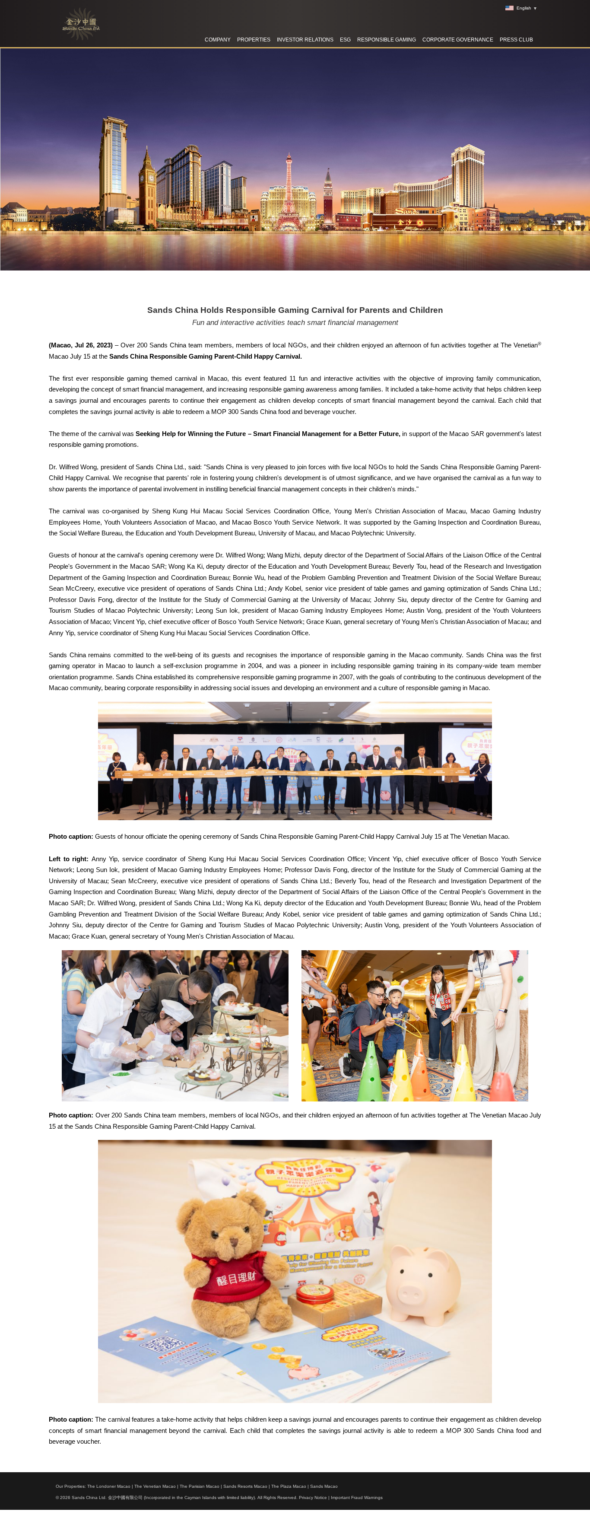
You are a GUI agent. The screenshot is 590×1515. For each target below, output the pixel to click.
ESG (345, 40)
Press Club (516, 40)
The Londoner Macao (108, 1486)
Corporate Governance (457, 40)
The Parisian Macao (199, 1486)
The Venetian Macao (155, 1486)
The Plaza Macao (288, 1486)
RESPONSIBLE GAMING (386, 40)
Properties (253, 40)
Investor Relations (305, 40)
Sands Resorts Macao (245, 1486)
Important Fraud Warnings (357, 1497)
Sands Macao (324, 1486)
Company (218, 40)
